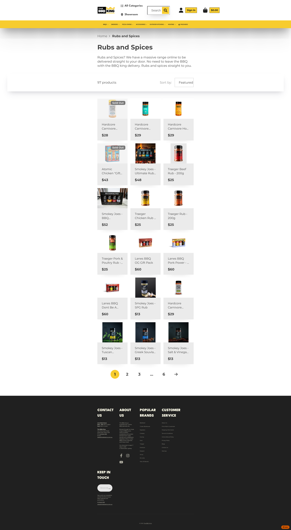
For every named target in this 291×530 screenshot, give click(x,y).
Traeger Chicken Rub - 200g (145, 209)
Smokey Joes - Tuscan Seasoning (112, 343)
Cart (211, 10)
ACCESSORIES (140, 24)
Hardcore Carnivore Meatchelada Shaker (178, 298)
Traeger (142, 444)
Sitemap (164, 451)
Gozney (142, 437)
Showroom (131, 14)
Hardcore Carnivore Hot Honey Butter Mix (178, 119)
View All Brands (144, 461)
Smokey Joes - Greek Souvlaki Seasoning (145, 343)
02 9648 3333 (103, 434)
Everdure (142, 447)
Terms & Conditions (167, 433)
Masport (142, 451)
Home (102, 36)
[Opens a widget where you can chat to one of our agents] (285, 527)
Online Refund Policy (168, 437)
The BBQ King (148, 523)
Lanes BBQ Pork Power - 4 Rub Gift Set (178, 254)
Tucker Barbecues (145, 426)
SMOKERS (114, 24)
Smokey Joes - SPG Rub (145, 298)
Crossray (142, 433)
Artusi (141, 454)
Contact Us (165, 447)
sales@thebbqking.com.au (104, 437)
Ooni (141, 440)
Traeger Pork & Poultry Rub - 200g (112, 254)
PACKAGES (184, 24)
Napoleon (142, 430)
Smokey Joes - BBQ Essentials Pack (112, 209)
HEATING (171, 24)
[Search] (165, 10)
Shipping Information (168, 430)
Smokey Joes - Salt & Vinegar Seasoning (178, 343)
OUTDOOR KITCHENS (157, 24)
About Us (164, 423)
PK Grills (142, 458)
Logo (106, 10)
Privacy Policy (166, 440)
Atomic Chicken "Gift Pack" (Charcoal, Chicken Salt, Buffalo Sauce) (112, 164)
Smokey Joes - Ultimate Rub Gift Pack (145, 164)
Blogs (163, 444)
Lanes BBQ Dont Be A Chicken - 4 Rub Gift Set (112, 298)
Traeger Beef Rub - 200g (178, 164)
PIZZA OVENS (127, 24)
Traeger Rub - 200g (178, 209)
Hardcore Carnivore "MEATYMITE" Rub (112, 119)
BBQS (105, 24)
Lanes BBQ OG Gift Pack (145, 254)
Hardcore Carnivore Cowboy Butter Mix (145, 119)
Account (188, 10)
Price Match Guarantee (168, 426)
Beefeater (142, 423)
